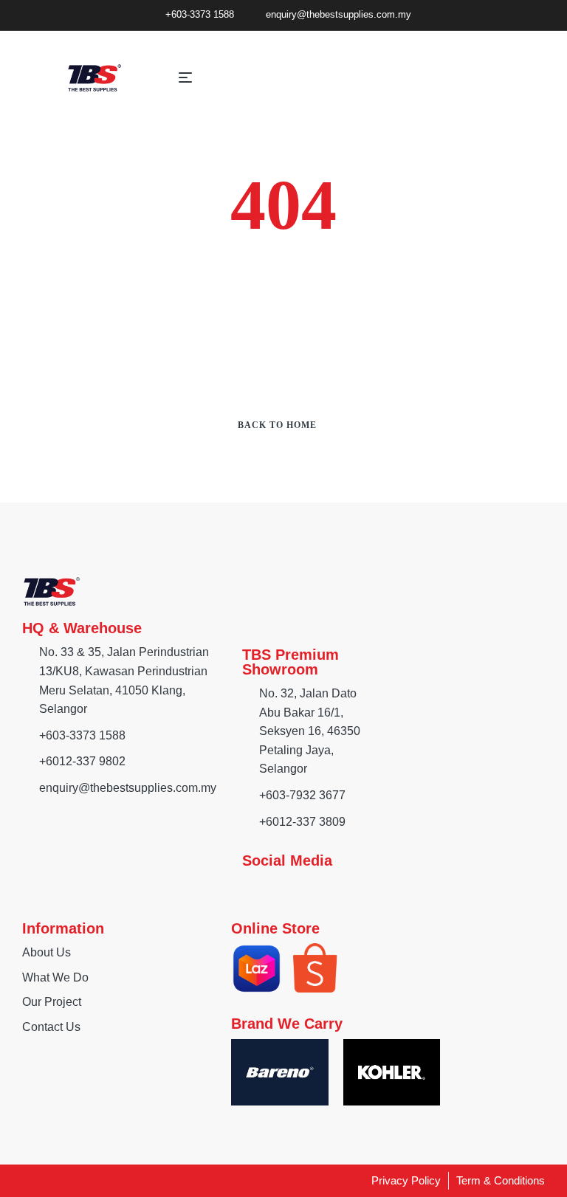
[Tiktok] (309, 887)
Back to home (277, 425)
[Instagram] (280, 887)
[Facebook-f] (250, 887)
